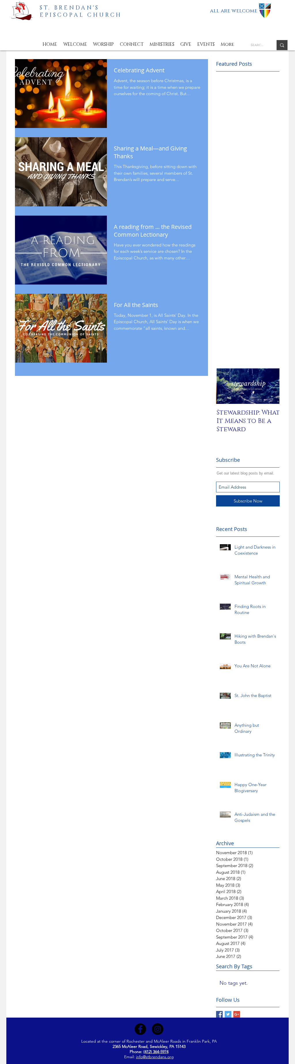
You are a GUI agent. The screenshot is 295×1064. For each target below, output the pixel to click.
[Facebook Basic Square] (219, 1014)
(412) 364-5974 (156, 1051)
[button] (75, 44)
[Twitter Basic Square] (228, 1014)
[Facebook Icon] (140, 1029)
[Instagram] (157, 1029)
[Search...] (282, 45)
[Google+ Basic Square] (236, 1014)
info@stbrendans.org (155, 1056)
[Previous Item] (225, 386)
